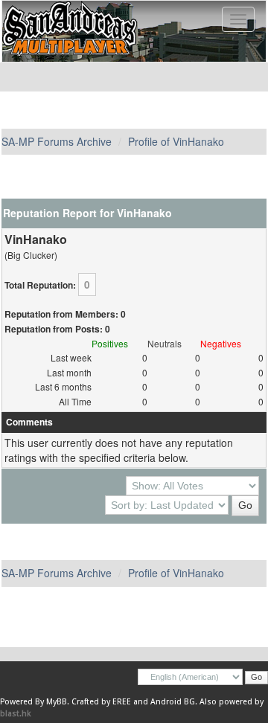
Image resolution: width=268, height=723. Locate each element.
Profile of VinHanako (176, 141)
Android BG (172, 702)
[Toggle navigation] (238, 19)
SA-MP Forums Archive (56, 141)
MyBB (56, 702)
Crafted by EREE (101, 702)
